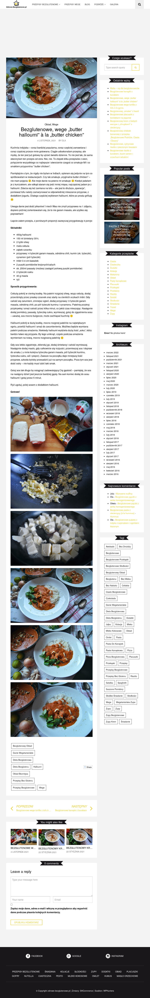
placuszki (133, 656)
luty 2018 (110, 434)
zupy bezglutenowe (115, 715)
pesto (59, 975)
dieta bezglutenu (21, 766)
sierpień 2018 (112, 416)
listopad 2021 (112, 356)
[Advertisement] (75, 30)
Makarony (114, 274)
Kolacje (113, 271)
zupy (117, 708)
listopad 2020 (112, 370)
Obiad (48, 124)
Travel (113, 307)
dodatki (129, 617)
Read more (24, 842)
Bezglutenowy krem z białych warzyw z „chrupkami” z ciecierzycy (123, 124)
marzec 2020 (112, 384)
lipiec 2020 (111, 377)
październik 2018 (114, 409)
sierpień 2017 (112, 449)
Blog (87, 4)
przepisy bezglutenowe (23, 787)
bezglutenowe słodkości (117, 565)
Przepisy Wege (72, 4)
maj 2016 (110, 466)
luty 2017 (110, 452)
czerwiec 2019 (113, 395)
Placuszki (114, 284)
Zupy (112, 313)
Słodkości (114, 300)
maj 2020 (110, 381)
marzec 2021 (112, 363)
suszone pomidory (114, 689)
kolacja (118, 624)
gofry (15, 975)
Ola (64, 140)
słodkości (131, 695)
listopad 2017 (112, 441)
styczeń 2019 (112, 402)
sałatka (109, 682)
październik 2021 (114, 359)
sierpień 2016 (112, 463)
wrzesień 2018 (113, 413)
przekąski (110, 663)
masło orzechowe (127, 975)
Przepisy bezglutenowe (45, 4)
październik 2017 (114, 445)
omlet (108, 637)
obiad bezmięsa (20, 773)
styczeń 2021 (112, 366)
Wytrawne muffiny (124, 493)
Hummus (114, 516)
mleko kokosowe (114, 630)
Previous (12, 86)
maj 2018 (110, 427)
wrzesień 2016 (113, 459)
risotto (134, 676)
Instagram (117, 955)
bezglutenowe (112, 553)
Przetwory (114, 290)
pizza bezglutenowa (115, 656)
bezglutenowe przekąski (117, 559)
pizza (129, 650)
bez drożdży (125, 546)
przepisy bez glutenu (23, 780)
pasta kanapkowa (114, 650)
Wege (55, 124)
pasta (118, 637)
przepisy (123, 663)
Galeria (114, 4)
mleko (129, 624)
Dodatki (113, 267)
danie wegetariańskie (23, 752)
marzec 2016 (112, 474)
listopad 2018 (112, 406)
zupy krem (111, 721)
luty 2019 (110, 399)
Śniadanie (125, 721)
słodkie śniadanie (114, 695)
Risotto (113, 294)
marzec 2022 (112, 352)
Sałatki (113, 297)
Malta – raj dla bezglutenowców (124, 88)
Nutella (28, 975)
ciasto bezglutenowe (115, 591)
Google (76, 955)
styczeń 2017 (112, 456)
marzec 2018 (112, 431)
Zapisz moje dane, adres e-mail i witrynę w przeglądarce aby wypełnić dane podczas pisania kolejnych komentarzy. (49, 910)
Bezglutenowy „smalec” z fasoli (124, 111)
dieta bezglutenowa (22, 759)
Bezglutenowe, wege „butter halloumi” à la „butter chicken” (51, 131)
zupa (108, 708)
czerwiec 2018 (113, 423)
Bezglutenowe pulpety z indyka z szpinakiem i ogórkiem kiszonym (124, 523)
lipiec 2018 (111, 420)
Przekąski (114, 287)
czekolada (111, 598)
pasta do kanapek (114, 643)
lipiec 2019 (111, 391)
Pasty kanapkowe (118, 280)
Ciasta (113, 261)
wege (42, 787)
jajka (108, 624)
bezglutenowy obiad (22, 745)
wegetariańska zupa (125, 702)
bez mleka (126, 578)
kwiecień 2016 (113, 470)
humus (108, 975)
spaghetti (122, 682)
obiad (129, 630)
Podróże (99, 4)
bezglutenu (111, 578)
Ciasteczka (115, 264)
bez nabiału (111, 585)
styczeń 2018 (112, 438)
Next (91, 86)
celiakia (125, 585)
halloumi (37, 766)
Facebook (37, 955)
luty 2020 (110, 388)
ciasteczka (44, 975)
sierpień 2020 (112, 373)
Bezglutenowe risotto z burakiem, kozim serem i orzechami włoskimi (121, 153)
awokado (110, 546)
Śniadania (114, 303)
